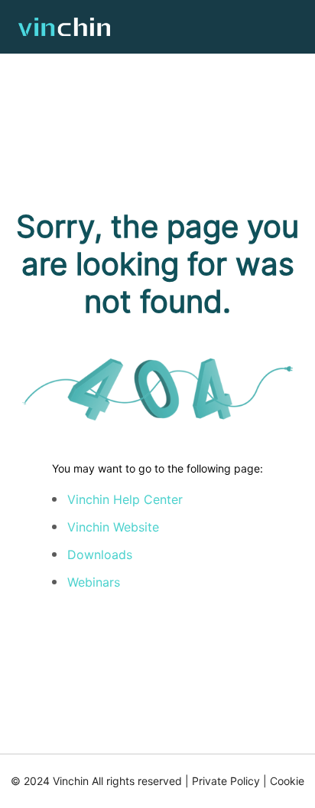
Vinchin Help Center (125, 499)
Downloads (99, 554)
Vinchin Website (113, 527)
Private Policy (226, 780)
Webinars (93, 582)
